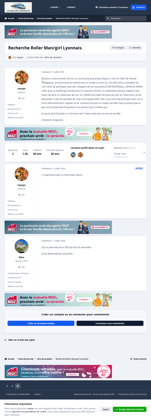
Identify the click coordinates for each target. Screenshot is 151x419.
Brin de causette (53, 57)
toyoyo (22, 88)
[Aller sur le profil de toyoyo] (9, 57)
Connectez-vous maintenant (110, 323)
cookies (30, 408)
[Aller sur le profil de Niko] (73, 154)
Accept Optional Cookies (131, 409)
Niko (21, 257)
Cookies (37, 394)
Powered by (132, 394)
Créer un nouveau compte (41, 323)
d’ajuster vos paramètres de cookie (29, 411)
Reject (106, 409)
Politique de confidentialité (18, 394)
